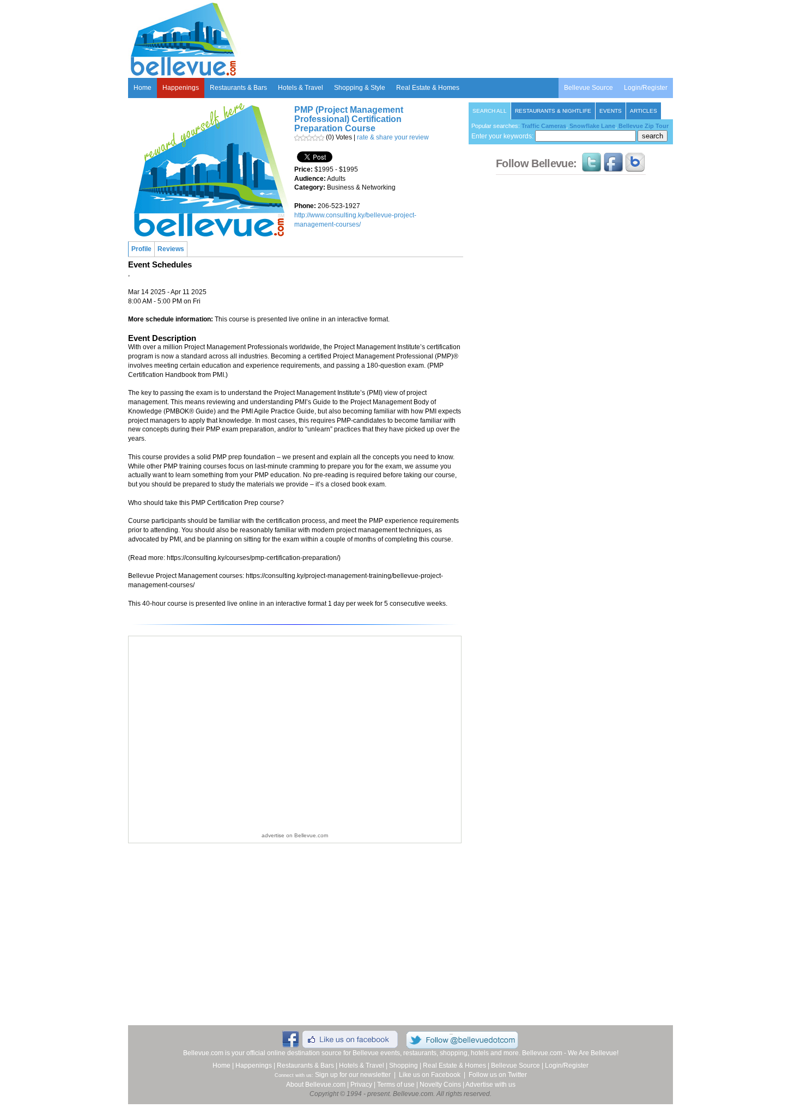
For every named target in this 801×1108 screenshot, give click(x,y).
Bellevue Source (588, 88)
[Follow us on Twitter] (591, 167)
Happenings (180, 88)
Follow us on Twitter (498, 1075)
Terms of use (396, 1084)
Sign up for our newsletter (353, 1075)
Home (142, 88)
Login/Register (646, 88)
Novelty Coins (440, 1084)
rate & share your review (393, 137)
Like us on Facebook (429, 1075)
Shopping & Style (359, 88)
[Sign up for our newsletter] (635, 167)
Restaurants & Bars (238, 88)
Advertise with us (490, 1084)
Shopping (403, 1065)
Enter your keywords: (503, 136)
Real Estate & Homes (427, 88)
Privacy (361, 1084)
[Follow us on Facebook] (613, 167)
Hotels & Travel (300, 88)
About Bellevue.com (315, 1084)
